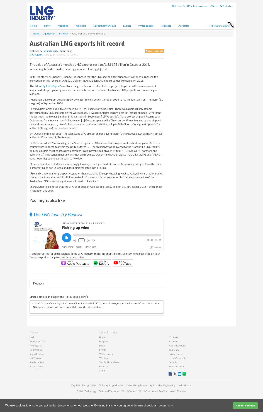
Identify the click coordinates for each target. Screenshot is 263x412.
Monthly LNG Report (47, 86)
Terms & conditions (178, 358)
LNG (32, 337)
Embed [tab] (40, 283)
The (57, 214)
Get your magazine (219, 25)
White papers (146, 25)
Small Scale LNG (37, 341)
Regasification (37, 354)
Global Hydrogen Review (111, 385)
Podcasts (166, 25)
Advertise (183, 25)
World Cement (128, 391)
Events (127, 25)
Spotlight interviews (104, 25)
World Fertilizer (160, 391)
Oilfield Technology (86, 391)
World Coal (144, 391)
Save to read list (155, 50)
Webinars (81, 25)
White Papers (106, 354)
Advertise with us (177, 345)
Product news (36, 366)
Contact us (227, 6)
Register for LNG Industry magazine (191, 6)
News (102, 345)
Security (173, 362)
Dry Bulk (75, 385)
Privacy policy (176, 354)
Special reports (37, 362)
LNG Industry (36, 54)
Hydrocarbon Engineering (162, 385)
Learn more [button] (166, 405)
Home (33, 25)
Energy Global (89, 385)
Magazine (63, 25)
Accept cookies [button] (245, 405)
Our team (174, 349)
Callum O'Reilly (50, 50)
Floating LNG (36, 345)
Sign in (215, 6)
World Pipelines (178, 391)
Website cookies (177, 366)
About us (173, 341)
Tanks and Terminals (108, 391)
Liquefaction (36, 349)
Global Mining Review (136, 385)
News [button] (47, 25)
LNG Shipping (36, 358)
